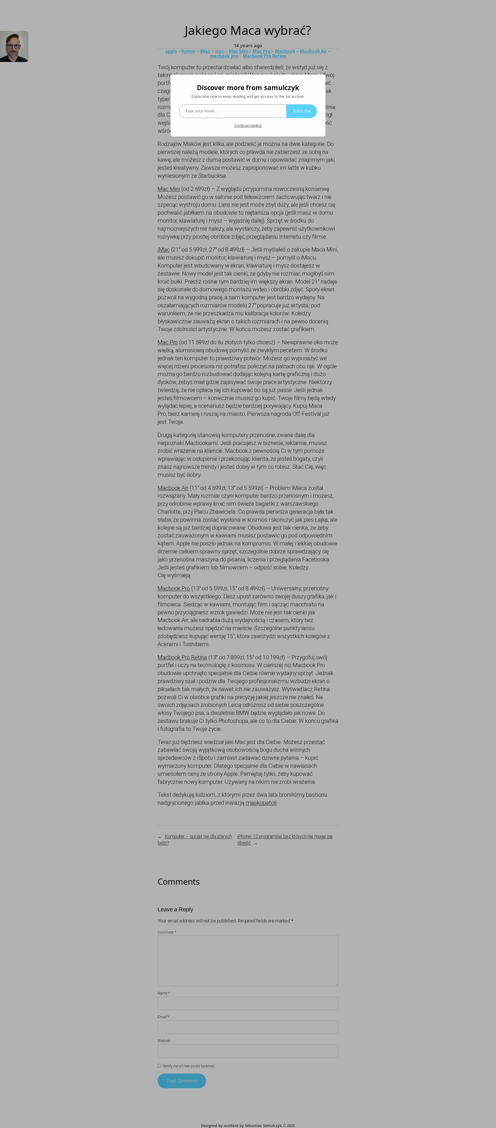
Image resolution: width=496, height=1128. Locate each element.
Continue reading (248, 125)
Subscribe (302, 110)
